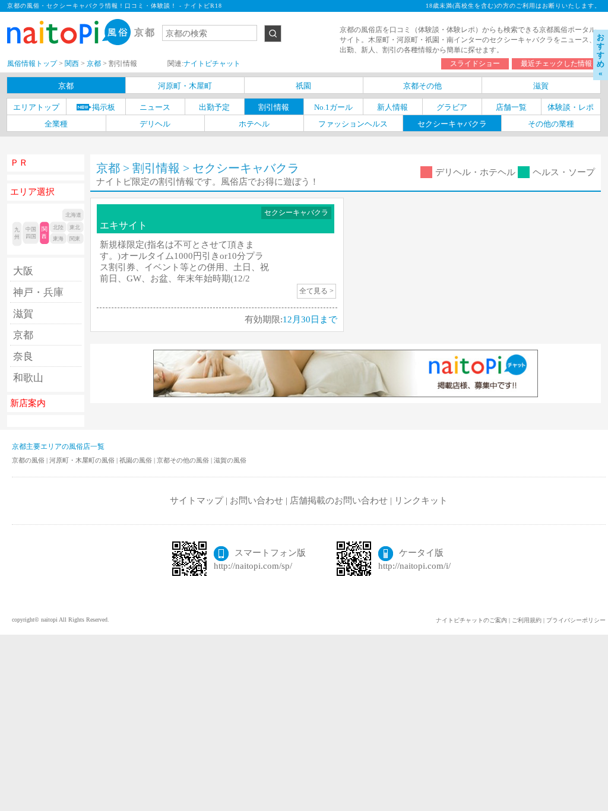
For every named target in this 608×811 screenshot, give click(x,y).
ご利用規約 (527, 620)
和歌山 (28, 378)
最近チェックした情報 (556, 63)
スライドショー (475, 63)
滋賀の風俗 (230, 460)
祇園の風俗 (136, 460)
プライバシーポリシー (576, 620)
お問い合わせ (256, 500)
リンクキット (421, 500)
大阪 (23, 271)
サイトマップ (196, 500)
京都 (23, 335)
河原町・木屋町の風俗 (82, 460)
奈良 (23, 356)
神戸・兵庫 (38, 292)
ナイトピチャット (211, 63)
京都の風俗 (29, 460)
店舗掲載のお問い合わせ (339, 500)
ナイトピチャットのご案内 (471, 620)
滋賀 (23, 313)
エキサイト (123, 225)
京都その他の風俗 (184, 460)
